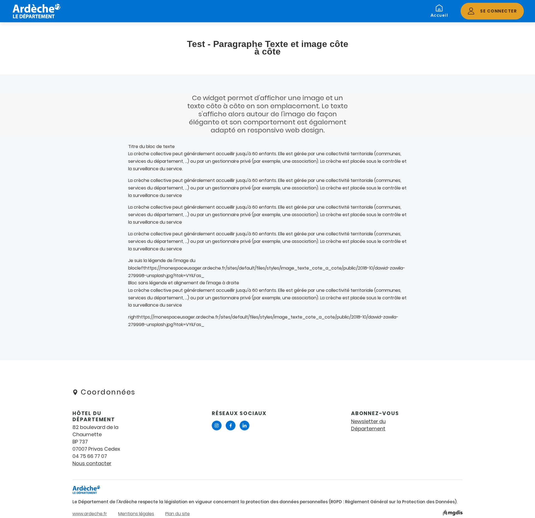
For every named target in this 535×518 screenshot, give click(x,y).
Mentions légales (136, 513)
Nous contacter (91, 463)
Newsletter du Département (368, 425)
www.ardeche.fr (89, 513)
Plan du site (177, 513)
